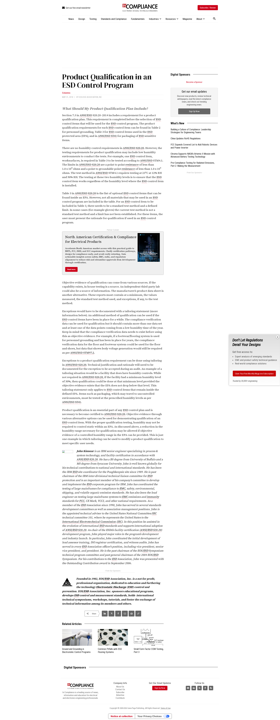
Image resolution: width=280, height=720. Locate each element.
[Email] (125, 613)
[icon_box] (76, 7)
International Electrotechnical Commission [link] (89, 521)
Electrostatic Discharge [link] (111, 587)
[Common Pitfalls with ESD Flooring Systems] (113, 637)
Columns (66, 93)
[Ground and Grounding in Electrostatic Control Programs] (77, 637)
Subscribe (120, 692)
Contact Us (120, 689)
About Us (120, 686)
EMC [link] (122, 488)
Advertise (120, 695)
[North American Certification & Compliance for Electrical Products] (149, 247)
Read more (71, 269)
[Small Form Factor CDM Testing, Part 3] (149, 637)
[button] (214, 18)
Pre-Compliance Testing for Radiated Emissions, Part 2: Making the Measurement (193, 164)
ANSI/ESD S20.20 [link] (133, 148)
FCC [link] (81, 501)
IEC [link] (154, 513)
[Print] (131, 613)
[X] (111, 613)
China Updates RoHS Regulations (186, 138)
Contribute (120, 698)
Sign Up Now (194, 111)
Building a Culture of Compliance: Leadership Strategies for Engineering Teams (191, 131)
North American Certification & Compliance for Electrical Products (100, 239)
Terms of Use (165, 708)
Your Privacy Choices (149, 716)
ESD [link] (89, 115)
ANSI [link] (83, 115)
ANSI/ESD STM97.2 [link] (82, 352)
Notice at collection (122, 716)
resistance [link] (132, 164)
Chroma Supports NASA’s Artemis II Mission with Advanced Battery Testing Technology (193, 155)
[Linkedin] (105, 613)
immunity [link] (153, 497)
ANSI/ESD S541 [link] (107, 136)
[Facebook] (118, 613)
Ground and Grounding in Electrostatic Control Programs (76, 650)
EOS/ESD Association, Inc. (90, 97)
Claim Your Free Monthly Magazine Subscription (254, 373)
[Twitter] (199, 688)
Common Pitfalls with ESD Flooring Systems (110, 650)
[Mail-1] (188, 688)
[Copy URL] (138, 613)
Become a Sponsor (194, 82)
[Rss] (211, 688)
